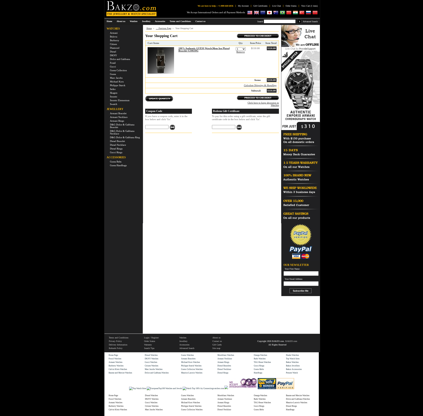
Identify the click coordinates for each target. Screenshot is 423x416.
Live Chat (276, 6)
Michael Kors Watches (190, 362)
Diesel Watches (151, 355)
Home (109, 21)
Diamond (114, 48)
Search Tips (149, 348)
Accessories (184, 344)
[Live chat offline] (300, 46)
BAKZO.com (291, 341)
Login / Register (151, 337)
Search (260, 21)
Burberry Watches (116, 366)
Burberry (114, 40)
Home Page (113, 355)
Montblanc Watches (225, 355)
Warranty (148, 344)
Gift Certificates (260, 6)
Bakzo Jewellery (293, 366)
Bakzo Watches (292, 362)
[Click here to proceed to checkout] (258, 37)
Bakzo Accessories (294, 369)
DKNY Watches (151, 359)
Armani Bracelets (188, 359)
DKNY (113, 55)
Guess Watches (187, 355)
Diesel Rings (116, 148)
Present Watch (292, 373)
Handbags (258, 373)
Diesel (113, 51)
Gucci (113, 66)
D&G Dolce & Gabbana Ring (125, 137)
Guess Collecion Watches (192, 369)
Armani (114, 33)
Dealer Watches (292, 355)
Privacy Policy (115, 341)
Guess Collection (118, 70)
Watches (182, 337)
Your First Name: (292, 269)
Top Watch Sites (293, 359)
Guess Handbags (118, 165)
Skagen (113, 92)
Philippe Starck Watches (191, 366)
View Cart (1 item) (309, 6)
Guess (113, 74)
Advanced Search (310, 21)
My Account (243, 6)
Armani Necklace (119, 117)
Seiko (113, 89)
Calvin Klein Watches (118, 369)
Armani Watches (115, 362)
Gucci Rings (116, 152)
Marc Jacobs (116, 77)
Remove (240, 52)
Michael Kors (117, 81)
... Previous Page (163, 28)
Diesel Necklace (118, 145)
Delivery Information (118, 344)
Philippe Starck (117, 85)
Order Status (291, 6)
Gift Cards (217, 344)
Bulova (113, 36)
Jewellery (183, 341)
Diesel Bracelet (117, 141)
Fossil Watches (115, 359)
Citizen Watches (151, 366)
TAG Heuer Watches (262, 362)
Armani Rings (117, 120)
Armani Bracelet (118, 113)
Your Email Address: (294, 279)
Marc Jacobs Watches (154, 369)
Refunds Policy (115, 348)
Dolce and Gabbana (120, 59)
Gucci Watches (151, 362)
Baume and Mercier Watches (120, 373)
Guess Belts (115, 161)
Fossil (113, 63)
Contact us (217, 341)
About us (216, 337)
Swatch (113, 104)
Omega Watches (260, 355)
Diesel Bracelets (224, 366)
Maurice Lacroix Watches (191, 373)
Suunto (113, 96)
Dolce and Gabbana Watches (157, 373)
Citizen (113, 44)
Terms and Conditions (118, 337)
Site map (216, 348)
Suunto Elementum (120, 100)
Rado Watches (260, 359)
